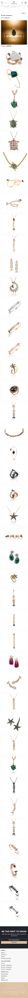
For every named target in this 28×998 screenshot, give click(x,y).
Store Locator (6, 958)
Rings (3, 978)
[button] (25, 3)
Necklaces (4, 974)
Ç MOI (2, 963)
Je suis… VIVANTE (6, 969)
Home (2, 6)
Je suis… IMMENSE (6, 965)
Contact (4, 954)
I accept (21, 988)
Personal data (19, 985)
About (3, 952)
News (3, 956)
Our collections (5, 17)
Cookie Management (9, 988)
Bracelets (4, 980)
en (5, 2)
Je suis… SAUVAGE (6, 967)
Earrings (4, 976)
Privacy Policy (9, 985)
